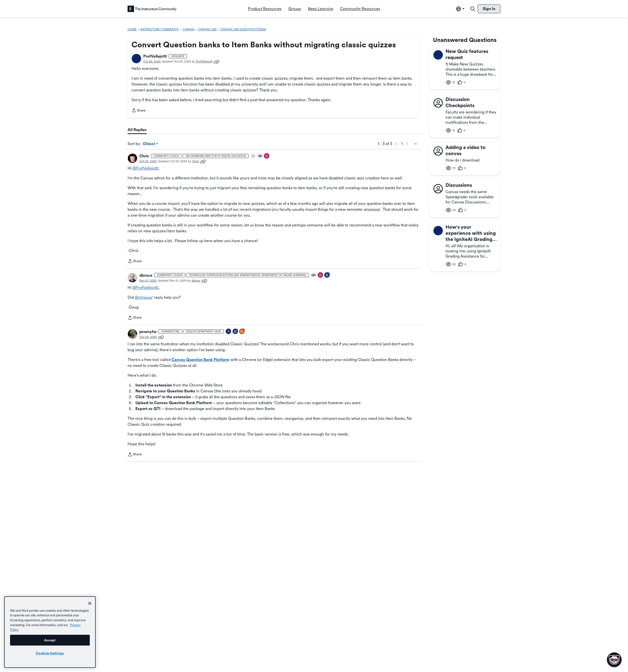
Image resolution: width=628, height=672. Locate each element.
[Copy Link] (217, 61)
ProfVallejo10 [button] (155, 56)
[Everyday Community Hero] (267, 156)
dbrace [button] (145, 275)
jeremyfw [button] (148, 331)
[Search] (472, 8)
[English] (152, 9)
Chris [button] (144, 156)
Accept (50, 640)
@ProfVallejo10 (145, 168)
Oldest (149, 144)
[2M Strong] (253, 156)
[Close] (89, 603)
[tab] (137, 130)
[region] (50, 632)
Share (138, 110)
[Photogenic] (229, 331)
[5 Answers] (242, 331)
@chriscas (143, 297)
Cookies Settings (50, 653)
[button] (136, 58)
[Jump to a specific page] (415, 144)
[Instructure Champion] (260, 156)
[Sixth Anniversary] (235, 331)
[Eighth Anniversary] (327, 275)
